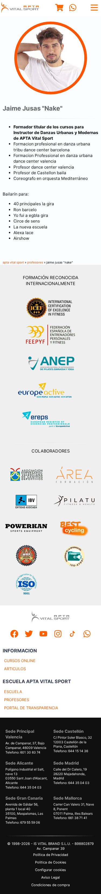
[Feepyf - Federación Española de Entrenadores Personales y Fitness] (50, 335)
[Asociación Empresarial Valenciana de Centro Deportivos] (26, 474)
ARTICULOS (15, 668)
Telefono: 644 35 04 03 (23, 787)
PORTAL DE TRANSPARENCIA (31, 707)
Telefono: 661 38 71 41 (70, 818)
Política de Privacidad (50, 855)
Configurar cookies (50, 870)
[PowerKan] (26, 528)
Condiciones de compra (50, 885)
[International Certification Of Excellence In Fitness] (50, 307)
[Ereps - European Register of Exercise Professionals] (50, 420)
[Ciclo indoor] (74, 528)
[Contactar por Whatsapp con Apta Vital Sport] (73, 8)
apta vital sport (13, 262)
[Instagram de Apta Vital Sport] (58, 634)
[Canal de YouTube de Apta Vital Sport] (43, 634)
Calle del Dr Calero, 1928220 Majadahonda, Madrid (70, 773)
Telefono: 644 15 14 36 (70, 751)
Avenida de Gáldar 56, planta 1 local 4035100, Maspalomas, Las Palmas (24, 811)
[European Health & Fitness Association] (50, 391)
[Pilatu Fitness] (74, 501)
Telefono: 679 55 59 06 (22, 822)
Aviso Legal (50, 877)
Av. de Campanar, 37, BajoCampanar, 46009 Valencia (25, 745)
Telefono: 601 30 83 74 (22, 752)
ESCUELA (13, 691)
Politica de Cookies (50, 862)
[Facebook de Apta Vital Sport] (14, 634)
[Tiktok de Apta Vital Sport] (72, 634)
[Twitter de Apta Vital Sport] (29, 634)
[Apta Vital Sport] (20, 8)
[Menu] (59, 8)
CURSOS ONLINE (20, 660)
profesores (35, 262)
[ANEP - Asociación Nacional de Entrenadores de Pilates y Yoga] (50, 363)
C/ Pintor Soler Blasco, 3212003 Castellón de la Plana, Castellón (72, 742)
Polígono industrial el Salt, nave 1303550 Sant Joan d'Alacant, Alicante (26, 776)
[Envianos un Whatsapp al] (87, 634)
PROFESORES (16, 699)
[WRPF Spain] (26, 556)
